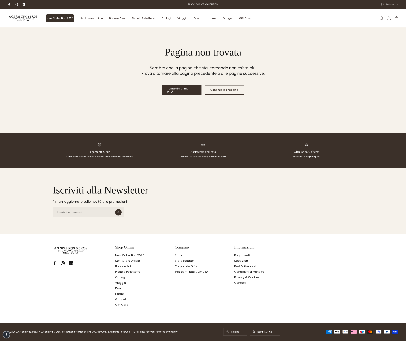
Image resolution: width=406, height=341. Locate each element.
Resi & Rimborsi (245, 266)
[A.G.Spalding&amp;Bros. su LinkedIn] (71, 263)
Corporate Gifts (186, 266)
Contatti (240, 283)
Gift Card (121, 305)
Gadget (120, 299)
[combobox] (389, 4)
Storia (179, 255)
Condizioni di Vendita (249, 272)
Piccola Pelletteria (127, 272)
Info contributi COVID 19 (191, 272)
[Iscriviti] (118, 212)
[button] (6, 334)
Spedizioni (241, 261)
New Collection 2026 (129, 255)
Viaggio (120, 283)
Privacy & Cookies (247, 277)
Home (119, 294)
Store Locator (184, 261)
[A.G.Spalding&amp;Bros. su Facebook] (54, 263)
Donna (119, 288)
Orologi (120, 277)
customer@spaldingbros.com (209, 156)
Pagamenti (242, 255)
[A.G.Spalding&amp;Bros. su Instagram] (63, 263)
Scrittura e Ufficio (127, 261)
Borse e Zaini (124, 266)
